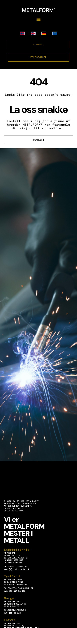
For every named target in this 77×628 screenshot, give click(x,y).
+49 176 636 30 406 (14, 591)
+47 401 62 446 (12, 613)
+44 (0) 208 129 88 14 (16, 569)
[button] (38, 19)
